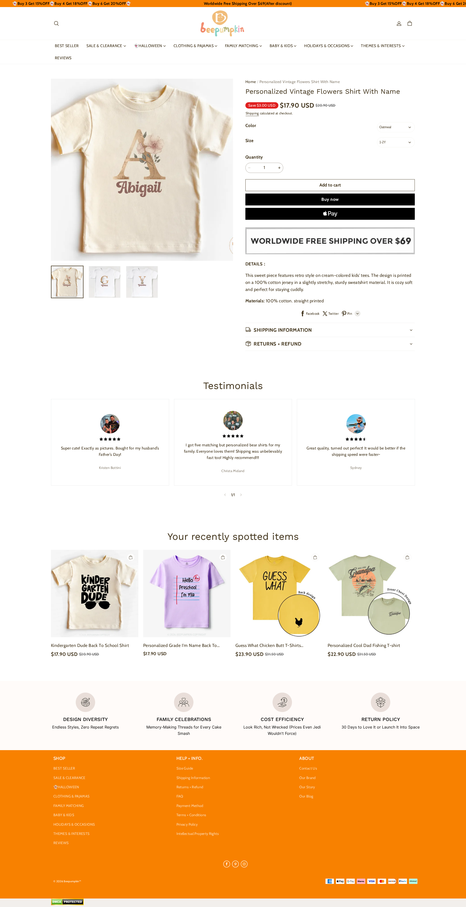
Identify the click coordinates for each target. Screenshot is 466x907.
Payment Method (189, 806)
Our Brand (307, 778)
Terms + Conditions (191, 815)
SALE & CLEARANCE (104, 45)
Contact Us (308, 768)
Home (250, 81)
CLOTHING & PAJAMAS (194, 45)
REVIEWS (63, 58)
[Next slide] (241, 495)
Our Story (307, 787)
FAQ (179, 796)
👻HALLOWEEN (148, 45)
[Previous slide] (225, 495)
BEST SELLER (67, 45)
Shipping (252, 113)
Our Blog (306, 796)
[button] (56, 23)
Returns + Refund (189, 787)
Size (249, 140)
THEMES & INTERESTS (381, 45)
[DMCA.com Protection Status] (67, 904)
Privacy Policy (187, 824)
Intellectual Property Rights (197, 833)
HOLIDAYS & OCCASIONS (327, 45)
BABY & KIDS (281, 45)
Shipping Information (193, 778)
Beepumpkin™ (72, 881)
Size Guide (184, 768)
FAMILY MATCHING (241, 45)
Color (250, 125)
